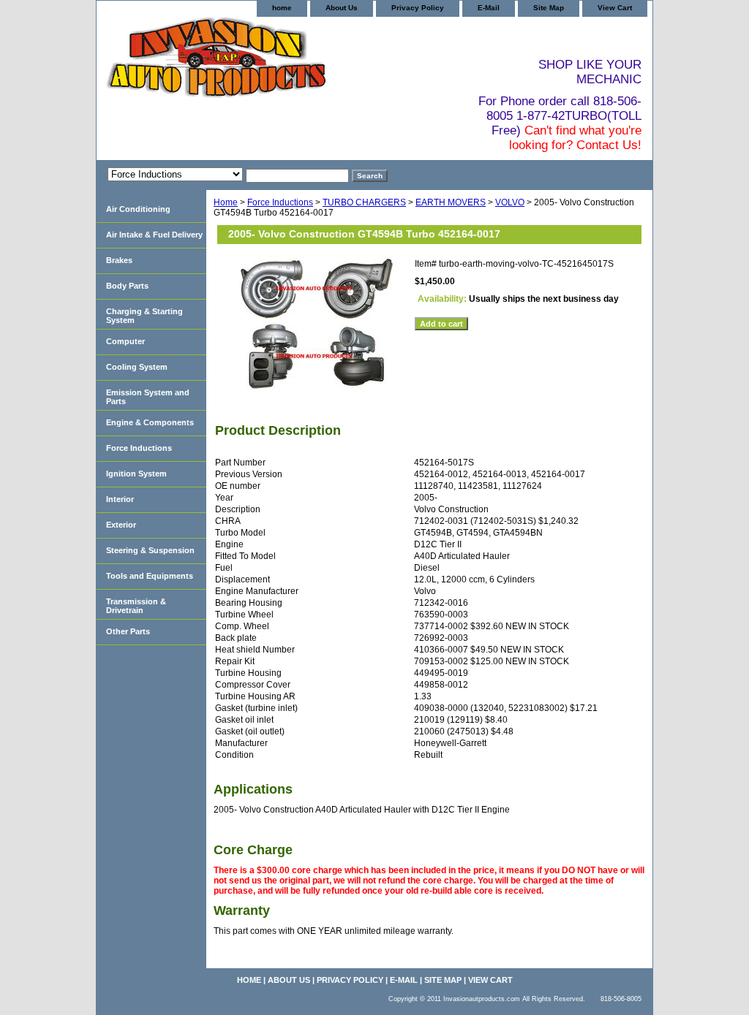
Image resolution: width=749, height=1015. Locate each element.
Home (226, 202)
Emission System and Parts (147, 397)
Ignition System (136, 473)
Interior (120, 499)
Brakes (119, 260)
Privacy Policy (417, 8)
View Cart (615, 8)
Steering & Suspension (150, 550)
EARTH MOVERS (450, 202)
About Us (341, 8)
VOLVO (509, 202)
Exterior (121, 524)
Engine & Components (150, 422)
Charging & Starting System (144, 315)
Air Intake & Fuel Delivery (154, 234)
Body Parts (127, 285)
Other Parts (128, 631)
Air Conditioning (138, 209)
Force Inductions (280, 202)
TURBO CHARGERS (364, 202)
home (282, 8)
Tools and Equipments (149, 575)
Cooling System (137, 366)
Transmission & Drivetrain (136, 606)
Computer (125, 341)
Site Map (548, 8)
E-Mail (489, 8)
